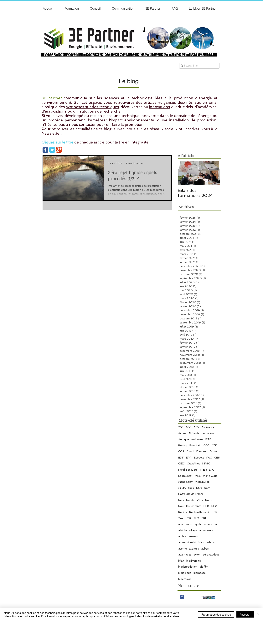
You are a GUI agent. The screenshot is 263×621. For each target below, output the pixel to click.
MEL (198, 475)
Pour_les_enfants (189, 505)
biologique (184, 572)
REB (206, 505)
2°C (180, 427)
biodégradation (187, 566)
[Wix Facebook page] (45, 150)
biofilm (204, 566)
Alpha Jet (194, 433)
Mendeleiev (185, 481)
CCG (206, 445)
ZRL (204, 518)
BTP (208, 439)
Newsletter (51, 133)
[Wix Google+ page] (59, 150)
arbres (211, 542)
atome (182, 548)
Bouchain (195, 445)
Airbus (182, 433)
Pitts (200, 500)
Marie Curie (210, 475)
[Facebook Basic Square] (182, 597)
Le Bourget (185, 475)
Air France (208, 427)
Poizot (209, 500)
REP (214, 505)
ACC (188, 427)
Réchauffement (199, 512)
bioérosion (185, 578)
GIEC (181, 463)
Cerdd (190, 451)
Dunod (214, 451)
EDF (181, 457)
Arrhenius (197, 439)
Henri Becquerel (188, 469)
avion (197, 554)
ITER (203, 469)
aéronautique (211, 554)
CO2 (181, 451)
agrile (197, 524)
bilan (181, 560)
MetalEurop (202, 481)
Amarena (208, 433)
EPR (189, 457)
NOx (199, 487)
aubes (205, 548)
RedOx (182, 512)
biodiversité (193, 560)
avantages (184, 554)
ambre (182, 536)
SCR (214, 512)
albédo (182, 530)
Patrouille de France (191, 493)
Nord (207, 487)
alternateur (206, 530)
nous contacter (82, 124)
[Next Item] (214, 173)
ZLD (196, 518)
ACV (196, 427)
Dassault (202, 451)
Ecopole (199, 457)
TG (189, 518)
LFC (211, 469)
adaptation (185, 524)
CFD (214, 445)
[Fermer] (258, 614)
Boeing (182, 445)
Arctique (183, 439)
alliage (193, 530)
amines (193, 536)
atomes (194, 548)
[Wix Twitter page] (52, 150)
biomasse (199, 572)
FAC (209, 457)
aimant (208, 524)
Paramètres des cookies (216, 614)
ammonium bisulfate (191, 542)
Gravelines (193, 463)
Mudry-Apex (186, 487)
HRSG (206, 463)
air (216, 524)
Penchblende (186, 500)
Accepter (245, 614)
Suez (181, 518)
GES (217, 457)
